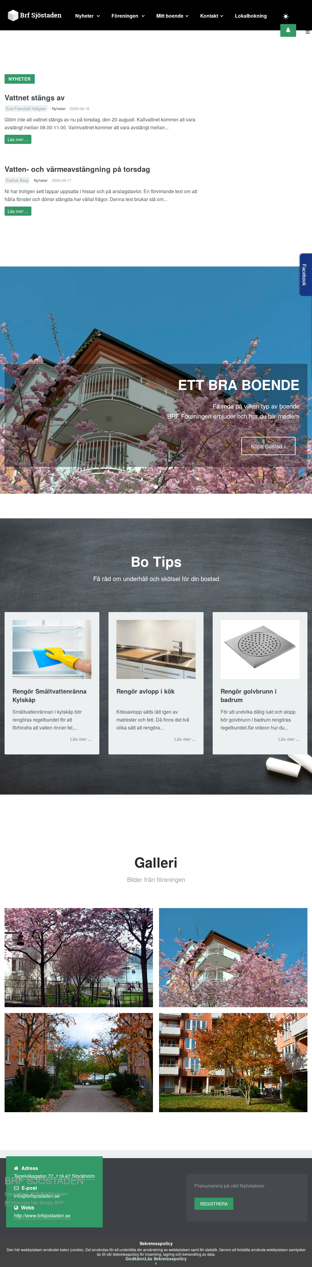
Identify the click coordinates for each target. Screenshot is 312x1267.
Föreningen (126, 15)
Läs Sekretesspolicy (166, 1258)
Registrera (214, 1204)
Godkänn (135, 1258)
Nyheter (85, 15)
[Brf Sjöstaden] (34, 16)
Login (288, 30)
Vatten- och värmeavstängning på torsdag (77, 169)
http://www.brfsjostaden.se (42, 1215)
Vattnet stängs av (35, 97)
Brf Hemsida (17, 1202)
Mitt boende (169, 15)
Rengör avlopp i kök (145, 691)
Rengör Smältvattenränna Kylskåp (49, 695)
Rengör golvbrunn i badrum (249, 695)
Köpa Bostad (266, 446)
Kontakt (209, 15)
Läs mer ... (18, 139)
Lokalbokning (251, 15)
